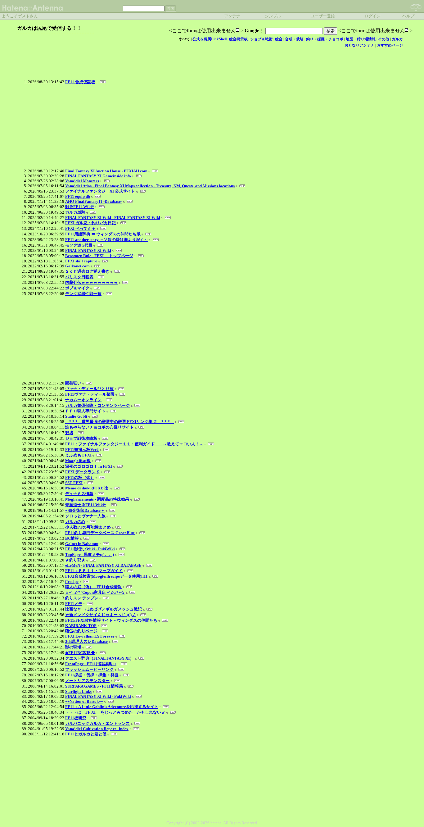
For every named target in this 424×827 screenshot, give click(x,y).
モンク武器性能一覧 (83, 293)
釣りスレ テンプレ (81, 598)
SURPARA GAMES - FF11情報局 (94, 686)
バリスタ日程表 (79, 277)
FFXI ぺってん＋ (80, 228)
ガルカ (397, 39)
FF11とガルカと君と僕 (85, 734)
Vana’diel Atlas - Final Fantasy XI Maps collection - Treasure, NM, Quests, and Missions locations (150, 186)
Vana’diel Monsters (82, 181)
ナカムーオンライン (83, 400)
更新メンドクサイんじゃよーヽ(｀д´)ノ (100, 614)
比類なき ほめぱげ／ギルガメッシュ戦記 (103, 609)
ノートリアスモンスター (87, 680)
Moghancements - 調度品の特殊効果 (97, 499)
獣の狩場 (73, 647)
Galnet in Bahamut (81, 543)
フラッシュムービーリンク (89, 669)
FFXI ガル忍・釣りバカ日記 (90, 222)
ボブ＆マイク (77, 288)
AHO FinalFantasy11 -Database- (93, 201)
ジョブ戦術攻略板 (81, 438)
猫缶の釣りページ (81, 631)
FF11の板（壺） (79, 477)
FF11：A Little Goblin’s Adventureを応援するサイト (111, 706)
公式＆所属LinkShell (209, 39)
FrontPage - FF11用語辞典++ (90, 663)
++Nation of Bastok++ (84, 701)
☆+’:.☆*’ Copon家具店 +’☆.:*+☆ (95, 592)
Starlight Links (78, 691)
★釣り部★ (75, 560)
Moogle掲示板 (78, 460)
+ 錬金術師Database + (85, 510)
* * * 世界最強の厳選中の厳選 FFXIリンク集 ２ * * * (119, 421)
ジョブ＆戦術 (261, 39)
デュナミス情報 (79, 493)
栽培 (69, 432)
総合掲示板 (238, 39)
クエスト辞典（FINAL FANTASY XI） (99, 658)
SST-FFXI (74, 482)
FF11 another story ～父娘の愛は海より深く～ (106, 239)
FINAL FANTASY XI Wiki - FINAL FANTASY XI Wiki (112, 217)
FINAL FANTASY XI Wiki (88, 250)
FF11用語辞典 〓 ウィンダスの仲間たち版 (103, 234)
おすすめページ (390, 45)
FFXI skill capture (81, 261)
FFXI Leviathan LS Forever (90, 636)
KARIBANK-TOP (81, 625)
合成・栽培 (294, 39)
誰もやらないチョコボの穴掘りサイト (99, 427)
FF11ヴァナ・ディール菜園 (90, 394)
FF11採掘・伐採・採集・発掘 (92, 675)
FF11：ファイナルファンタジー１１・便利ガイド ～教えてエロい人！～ (134, 444)
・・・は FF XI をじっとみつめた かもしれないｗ (115, 712)
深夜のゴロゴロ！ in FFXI (88, 466)
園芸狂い (73, 383)
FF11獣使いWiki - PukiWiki (90, 549)
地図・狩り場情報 (361, 39)
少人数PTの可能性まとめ (88, 527)
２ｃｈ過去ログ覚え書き (87, 271)
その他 (383, 39)
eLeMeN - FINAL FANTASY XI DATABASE (103, 565)
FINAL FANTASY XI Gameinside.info (98, 176)
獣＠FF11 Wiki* (79, 206)
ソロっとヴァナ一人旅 (85, 516)
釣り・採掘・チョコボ (324, 39)
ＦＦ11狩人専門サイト (85, 411)
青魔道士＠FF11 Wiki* (85, 504)
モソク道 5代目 (78, 245)
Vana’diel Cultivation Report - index (97, 728)
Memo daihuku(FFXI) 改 (87, 488)
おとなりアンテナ (359, 45)
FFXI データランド (82, 472)
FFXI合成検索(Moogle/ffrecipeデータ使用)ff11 (106, 576)
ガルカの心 (75, 521)
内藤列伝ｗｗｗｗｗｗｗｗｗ (91, 282)
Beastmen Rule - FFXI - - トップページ (99, 255)
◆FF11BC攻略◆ (80, 652)
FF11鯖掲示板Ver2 (82, 449)
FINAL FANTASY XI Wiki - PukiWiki (98, 696)
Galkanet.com (77, 266)
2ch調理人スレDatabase (86, 641)
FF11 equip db (77, 196)
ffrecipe (72, 581)
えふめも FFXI (78, 455)
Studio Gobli (76, 416)
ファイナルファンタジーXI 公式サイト (100, 191)
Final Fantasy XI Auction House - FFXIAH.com (106, 171)
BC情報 (72, 538)
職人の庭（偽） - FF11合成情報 (93, 586)
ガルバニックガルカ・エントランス (97, 723)
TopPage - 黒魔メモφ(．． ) (89, 554)
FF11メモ (73, 603)
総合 (278, 39)
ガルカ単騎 (75, 212)
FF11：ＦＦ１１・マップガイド (94, 570)
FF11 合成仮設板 (80, 82)
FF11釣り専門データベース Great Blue (100, 532)
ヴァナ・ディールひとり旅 (89, 388)
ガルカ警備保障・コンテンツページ (97, 405)
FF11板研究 (75, 718)
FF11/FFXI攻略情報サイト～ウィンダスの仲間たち (111, 620)
